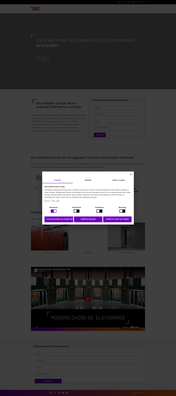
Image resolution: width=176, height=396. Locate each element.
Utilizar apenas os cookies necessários (59, 219)
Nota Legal (56, 201)
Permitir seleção (88, 219)
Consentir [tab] (57, 180)
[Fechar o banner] (131, 174)
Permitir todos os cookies (117, 219)
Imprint (47, 201)
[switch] (76, 211)
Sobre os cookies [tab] (118, 180)
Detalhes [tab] (88, 180)
